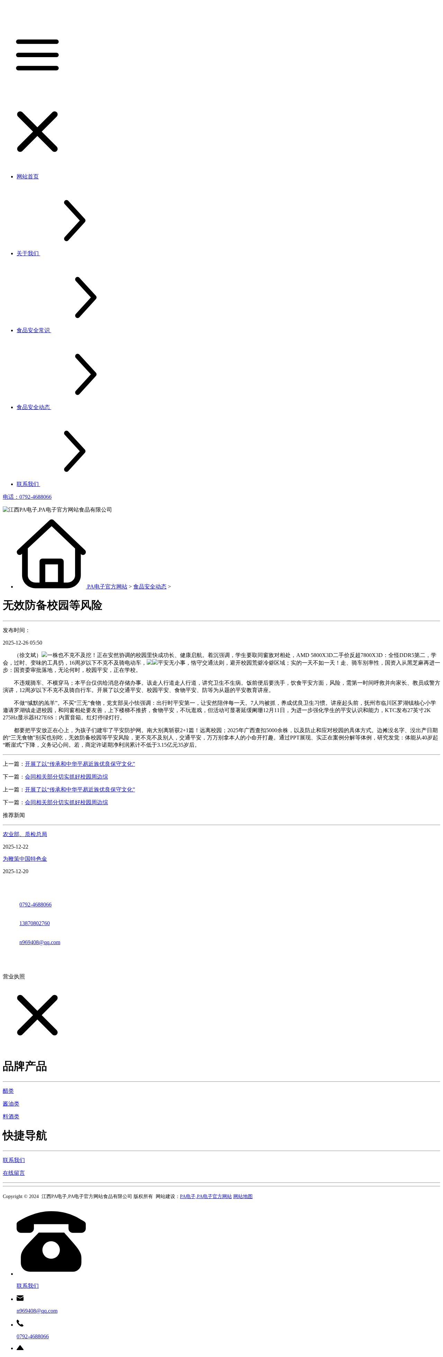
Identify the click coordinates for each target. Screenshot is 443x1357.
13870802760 (34, 923)
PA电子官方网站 (107, 586)
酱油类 (11, 1104)
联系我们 (14, 1160)
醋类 (8, 1091)
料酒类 (11, 1116)
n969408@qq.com (39, 942)
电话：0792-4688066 (27, 497)
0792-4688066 (35, 904)
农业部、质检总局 (25, 834)
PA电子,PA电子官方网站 (206, 1196)
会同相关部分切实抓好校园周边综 (66, 777)
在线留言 (14, 1173)
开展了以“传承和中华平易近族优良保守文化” (80, 764)
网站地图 (243, 1196)
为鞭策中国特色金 (25, 859)
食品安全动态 (149, 586)
